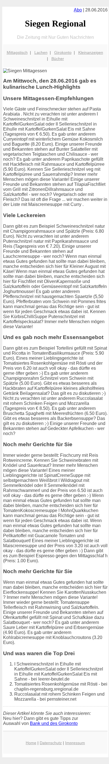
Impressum (75, 743)
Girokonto (63, 52)
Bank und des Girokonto (54, 723)
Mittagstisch (17, 52)
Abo (78, 10)
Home (31, 743)
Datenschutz (51, 743)
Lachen (41, 52)
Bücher (57, 58)
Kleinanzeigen (90, 52)
